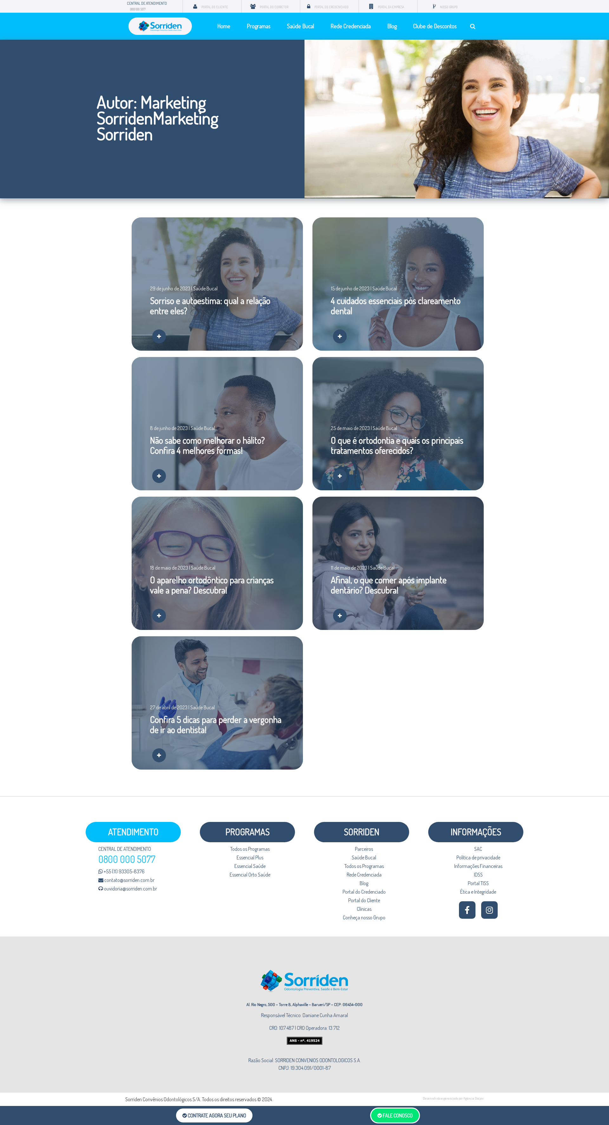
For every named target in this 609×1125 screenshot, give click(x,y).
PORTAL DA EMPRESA (391, 7)
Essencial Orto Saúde (250, 874)
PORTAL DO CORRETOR (274, 7)
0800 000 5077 (138, 9)
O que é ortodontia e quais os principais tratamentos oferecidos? (397, 445)
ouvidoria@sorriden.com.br (130, 888)
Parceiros (364, 849)
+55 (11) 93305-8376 (124, 871)
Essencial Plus (250, 857)
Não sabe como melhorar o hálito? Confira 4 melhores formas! (207, 445)
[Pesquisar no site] (473, 26)
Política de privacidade (478, 857)
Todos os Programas (250, 849)
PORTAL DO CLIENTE (214, 7)
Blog (392, 26)
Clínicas (364, 909)
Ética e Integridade (478, 892)
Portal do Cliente (364, 900)
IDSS (478, 874)
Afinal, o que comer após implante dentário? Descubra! (389, 585)
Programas (259, 26)
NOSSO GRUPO (449, 7)
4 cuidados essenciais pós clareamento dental (396, 305)
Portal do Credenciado (364, 892)
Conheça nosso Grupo (364, 917)
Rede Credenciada (351, 26)
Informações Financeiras (478, 866)
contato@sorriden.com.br (128, 880)
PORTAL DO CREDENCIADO (331, 7)
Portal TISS (478, 883)
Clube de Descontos (435, 26)
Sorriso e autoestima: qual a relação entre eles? (210, 305)
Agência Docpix (473, 1098)
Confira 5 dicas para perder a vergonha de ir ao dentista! (215, 724)
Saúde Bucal (300, 26)
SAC (478, 849)
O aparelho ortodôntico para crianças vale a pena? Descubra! (212, 585)
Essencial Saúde (249, 866)
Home (223, 26)
